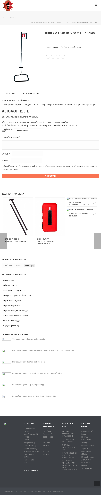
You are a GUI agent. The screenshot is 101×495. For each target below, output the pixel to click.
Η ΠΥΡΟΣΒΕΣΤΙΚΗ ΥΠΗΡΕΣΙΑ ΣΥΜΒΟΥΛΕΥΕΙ (69, 455)
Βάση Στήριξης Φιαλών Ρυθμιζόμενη (16, 240)
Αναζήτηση (29, 265)
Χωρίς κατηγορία (11, 325)
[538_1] (21, 57)
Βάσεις (65, 23)
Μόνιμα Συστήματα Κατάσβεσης (17, 295)
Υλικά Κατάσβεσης (11, 320)
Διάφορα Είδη (10, 285)
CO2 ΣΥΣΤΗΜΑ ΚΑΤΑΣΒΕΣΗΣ (68, 440)
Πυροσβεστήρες (11, 305)
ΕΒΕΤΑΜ (84, 437)
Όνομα (6, 154)
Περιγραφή (11, 93)
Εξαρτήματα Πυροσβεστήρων (49, 23)
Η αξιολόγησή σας (11, 137)
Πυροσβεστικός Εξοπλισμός (16, 310)
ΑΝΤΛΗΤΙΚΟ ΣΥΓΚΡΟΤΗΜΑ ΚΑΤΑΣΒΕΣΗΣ (68, 433)
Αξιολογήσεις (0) (31, 93)
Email (5, 160)
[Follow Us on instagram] (30, 476)
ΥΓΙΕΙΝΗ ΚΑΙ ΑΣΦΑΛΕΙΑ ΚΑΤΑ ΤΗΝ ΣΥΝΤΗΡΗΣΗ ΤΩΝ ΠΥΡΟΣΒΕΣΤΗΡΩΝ (69, 465)
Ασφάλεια (9, 280)
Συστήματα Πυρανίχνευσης (15, 315)
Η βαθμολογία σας (7, 130)
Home (33, 23)
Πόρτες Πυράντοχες (12, 300)
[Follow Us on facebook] (25, 476)
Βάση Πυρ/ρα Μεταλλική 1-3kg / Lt (79, 203)
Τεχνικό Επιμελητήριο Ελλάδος (86, 451)
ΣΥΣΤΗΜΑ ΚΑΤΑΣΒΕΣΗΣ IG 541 (69, 447)
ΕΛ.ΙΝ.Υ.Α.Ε (85, 462)
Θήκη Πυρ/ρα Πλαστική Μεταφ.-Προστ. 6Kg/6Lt (46, 241)
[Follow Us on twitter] (35, 476)
